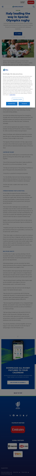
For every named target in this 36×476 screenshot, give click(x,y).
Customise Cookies (17, 99)
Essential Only (11, 103)
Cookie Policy (12, 94)
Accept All (24, 103)
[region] (18, 87)
